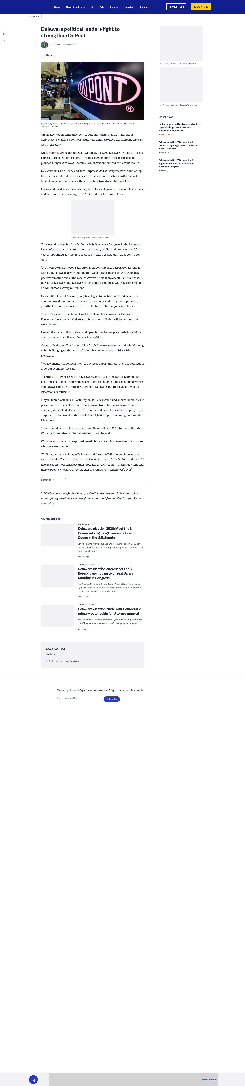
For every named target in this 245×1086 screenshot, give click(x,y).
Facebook (54, 479)
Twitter (59, 479)
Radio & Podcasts (75, 7)
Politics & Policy (86, 524)
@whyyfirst (54, 660)
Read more (51, 654)
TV (92, 7)
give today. (47, 503)
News (57, 7)
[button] (33, 1079)
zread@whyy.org (71, 660)
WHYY (37, 7)
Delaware (34, 16)
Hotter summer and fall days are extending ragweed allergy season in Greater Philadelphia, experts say (179, 127)
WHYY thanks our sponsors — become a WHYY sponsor (90, 237)
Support (144, 7)
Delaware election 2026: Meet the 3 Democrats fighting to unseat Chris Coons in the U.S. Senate (105, 533)
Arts (102, 7)
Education (129, 7)
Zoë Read (56, 44)
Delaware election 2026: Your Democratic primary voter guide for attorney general (109, 611)
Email (65, 479)
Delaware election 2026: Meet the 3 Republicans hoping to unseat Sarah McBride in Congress (105, 573)
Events (114, 7)
